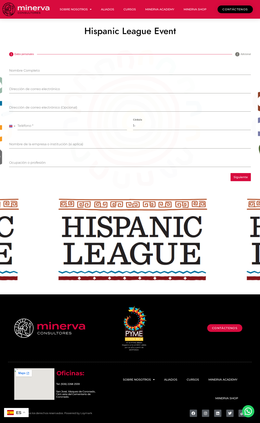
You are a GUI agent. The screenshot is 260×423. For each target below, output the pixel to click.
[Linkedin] (217, 413)
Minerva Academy (159, 9)
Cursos (130, 9)
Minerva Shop (195, 9)
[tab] (21, 54)
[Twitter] (230, 413)
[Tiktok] (242, 413)
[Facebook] (193, 413)
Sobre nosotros (74, 9)
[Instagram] (205, 413)
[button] (248, 411)
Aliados (107, 9)
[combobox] (12, 126)
